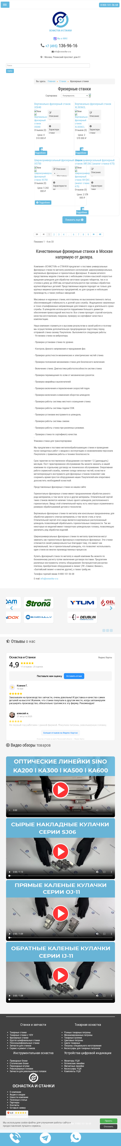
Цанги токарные (72, 1043)
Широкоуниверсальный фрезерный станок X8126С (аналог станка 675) (95, 162)
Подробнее (40, 152)
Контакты (14, 1105)
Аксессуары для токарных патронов (82, 1048)
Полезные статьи (18, 1099)
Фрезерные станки (19, 1037)
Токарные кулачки (73, 1037)
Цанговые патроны (73, 1040)
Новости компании (19, 1097)
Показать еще (73, 219)
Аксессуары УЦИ (72, 1068)
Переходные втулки (19, 1066)
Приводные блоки (18, 1060)
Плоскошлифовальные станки (24, 1043)
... (68, 234)
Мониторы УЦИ (72, 1060)
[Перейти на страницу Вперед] (94, 235)
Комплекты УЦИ (72, 1071)
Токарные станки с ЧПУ (21, 1035)
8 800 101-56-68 (109, 4)
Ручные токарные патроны (77, 1032)
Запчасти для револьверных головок (28, 1071)
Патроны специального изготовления (82, 1045)
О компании (15, 1092)
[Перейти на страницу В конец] (100, 235)
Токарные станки (18, 1032)
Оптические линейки (74, 1063)
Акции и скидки (17, 1094)
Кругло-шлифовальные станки (25, 1040)
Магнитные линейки (74, 1066)
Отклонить (108, 1126)
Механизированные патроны (78, 1035)
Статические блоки (19, 1063)
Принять (108, 1121)
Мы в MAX (62, 38)
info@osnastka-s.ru (49, 578)
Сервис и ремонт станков (22, 1048)
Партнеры (14, 1102)
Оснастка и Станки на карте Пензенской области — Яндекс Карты (60, 738)
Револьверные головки (21, 1068)
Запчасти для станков (20, 1045)
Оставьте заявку (18, 1107)
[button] (11, 609)
